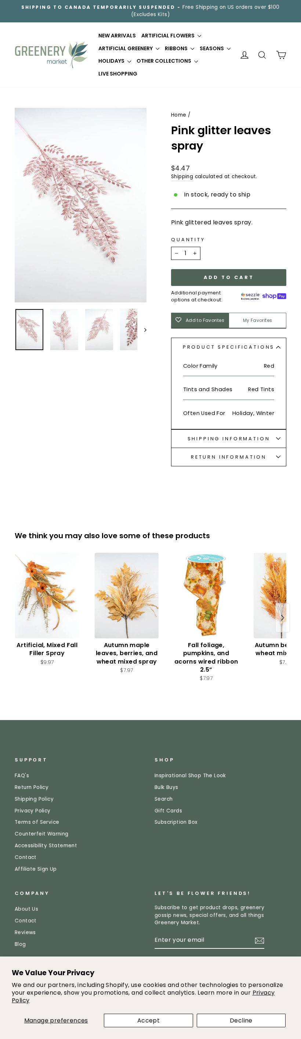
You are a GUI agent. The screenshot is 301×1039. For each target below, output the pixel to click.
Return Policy (31, 787)
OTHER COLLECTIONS (164, 61)
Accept (148, 1020)
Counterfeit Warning (42, 833)
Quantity (188, 239)
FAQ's (22, 775)
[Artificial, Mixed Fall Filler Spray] (47, 595)
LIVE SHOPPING (117, 73)
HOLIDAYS (112, 61)
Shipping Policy (34, 799)
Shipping (182, 176)
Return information (228, 457)
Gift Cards (168, 810)
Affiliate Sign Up (36, 869)
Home (178, 114)
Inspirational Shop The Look (190, 775)
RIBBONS (177, 48)
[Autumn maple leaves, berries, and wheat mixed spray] (127, 595)
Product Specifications (229, 347)
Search (164, 799)
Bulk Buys (166, 787)
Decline (241, 1020)
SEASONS (212, 48)
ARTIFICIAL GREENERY (126, 48)
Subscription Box (176, 822)
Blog (20, 944)
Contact (26, 857)
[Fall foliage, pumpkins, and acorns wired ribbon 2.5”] (206, 595)
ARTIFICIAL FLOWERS (168, 35)
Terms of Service (37, 822)
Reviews (25, 932)
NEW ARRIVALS (117, 35)
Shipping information (229, 439)
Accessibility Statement (46, 845)
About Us (26, 909)
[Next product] (282, 617)
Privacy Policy (33, 810)
